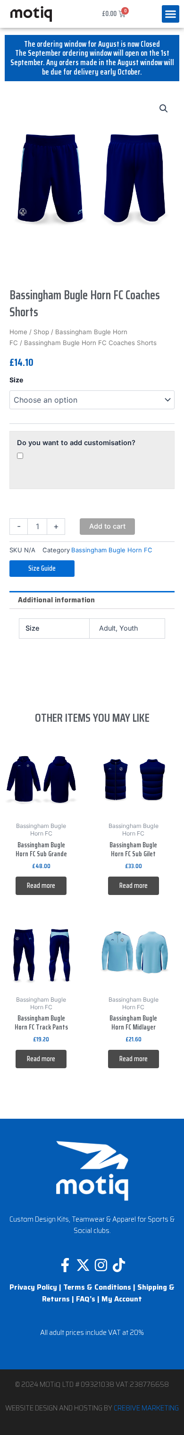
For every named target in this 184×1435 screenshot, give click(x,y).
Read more (41, 885)
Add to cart (107, 526)
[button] (171, 14)
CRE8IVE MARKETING (146, 1407)
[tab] (92, 600)
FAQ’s (85, 1299)
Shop (41, 332)
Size (16, 380)
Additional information (56, 599)
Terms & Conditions (97, 1287)
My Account (121, 1299)
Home (18, 332)
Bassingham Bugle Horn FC (111, 550)
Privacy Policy (33, 1287)
